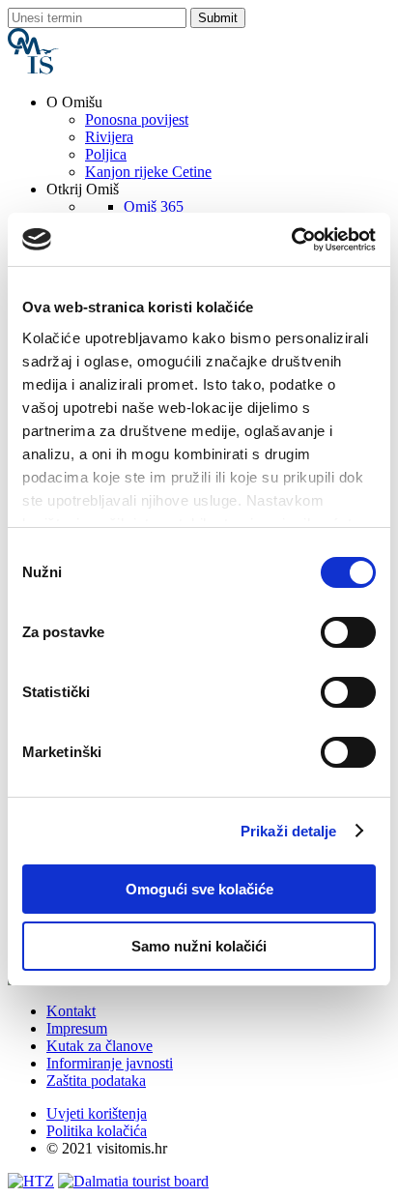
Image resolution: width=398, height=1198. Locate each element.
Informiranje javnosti (109, 1063)
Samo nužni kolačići (199, 946)
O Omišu (74, 102)
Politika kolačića (96, 1131)
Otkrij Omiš (82, 189)
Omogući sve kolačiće (199, 889)
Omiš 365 (154, 206)
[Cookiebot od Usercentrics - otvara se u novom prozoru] (291, 239)
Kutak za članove (99, 1045)
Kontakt (71, 1011)
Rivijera (109, 137)
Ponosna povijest (136, 119)
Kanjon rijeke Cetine (148, 171)
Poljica (106, 154)
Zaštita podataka (96, 1080)
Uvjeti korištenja (96, 1113)
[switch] (348, 632)
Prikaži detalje (289, 831)
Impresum (76, 1028)
